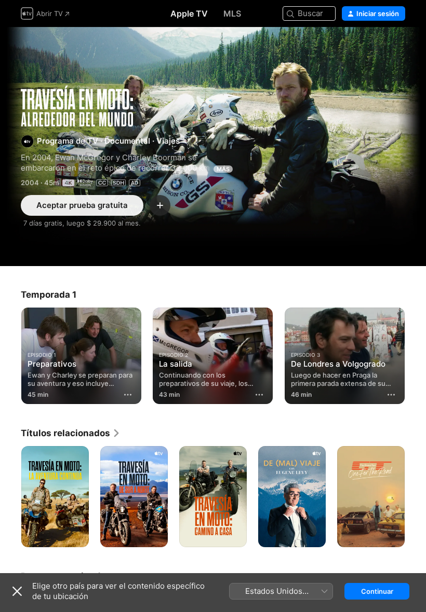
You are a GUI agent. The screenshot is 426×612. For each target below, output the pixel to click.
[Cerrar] (17, 591)
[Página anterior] (10, 353)
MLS (232, 13)
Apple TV (189, 13)
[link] (71, 433)
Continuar (377, 591)
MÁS (223, 169)
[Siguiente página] (415, 353)
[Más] (128, 394)
